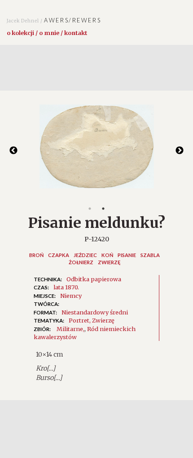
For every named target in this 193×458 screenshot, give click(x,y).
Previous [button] (13, 150)
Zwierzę (103, 320)
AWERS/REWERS (54, 20)
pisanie (127, 255)
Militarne (70, 328)
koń (107, 255)
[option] (96, 151)
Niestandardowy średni (94, 312)
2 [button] (103, 208)
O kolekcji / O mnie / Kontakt (47, 32)
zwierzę (109, 262)
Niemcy (71, 295)
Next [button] (179, 150)
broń (36, 255)
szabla (150, 255)
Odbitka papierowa (93, 279)
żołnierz (81, 262)
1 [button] (89, 208)
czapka (58, 255)
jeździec (85, 255)
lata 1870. (66, 287)
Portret (79, 320)
